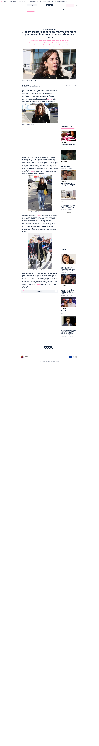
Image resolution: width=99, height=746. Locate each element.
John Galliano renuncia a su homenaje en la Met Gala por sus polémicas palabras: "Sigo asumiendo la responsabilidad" (68, 206)
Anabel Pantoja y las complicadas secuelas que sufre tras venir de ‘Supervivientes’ (50, 44)
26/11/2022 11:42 (25, 86)
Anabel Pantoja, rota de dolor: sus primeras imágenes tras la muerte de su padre (50, 40)
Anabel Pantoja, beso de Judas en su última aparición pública (50, 47)
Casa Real (44, 9)
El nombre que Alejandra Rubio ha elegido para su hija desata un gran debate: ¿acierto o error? (68, 145)
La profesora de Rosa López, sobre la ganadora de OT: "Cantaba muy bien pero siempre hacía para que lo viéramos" (68, 269)
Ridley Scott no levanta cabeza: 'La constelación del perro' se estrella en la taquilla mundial (68, 165)
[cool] (49, 5)
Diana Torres (25, 85)
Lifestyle (69, 9)
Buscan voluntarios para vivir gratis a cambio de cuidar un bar (40, 1)
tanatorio (39, 215)
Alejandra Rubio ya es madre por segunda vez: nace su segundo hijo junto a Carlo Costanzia (68, 312)
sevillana (39, 284)
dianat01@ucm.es (34, 85)
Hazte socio (71, 5)
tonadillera (49, 99)
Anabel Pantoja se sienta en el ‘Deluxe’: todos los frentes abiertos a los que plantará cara (50, 42)
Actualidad (30, 9)
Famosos (51, 9)
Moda (56, 9)
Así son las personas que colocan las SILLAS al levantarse (18, 1)
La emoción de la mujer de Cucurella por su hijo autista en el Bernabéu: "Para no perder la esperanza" (68, 185)
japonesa (32, 171)
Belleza (37, 9)
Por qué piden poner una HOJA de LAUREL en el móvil (61, 1)
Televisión (62, 9)
